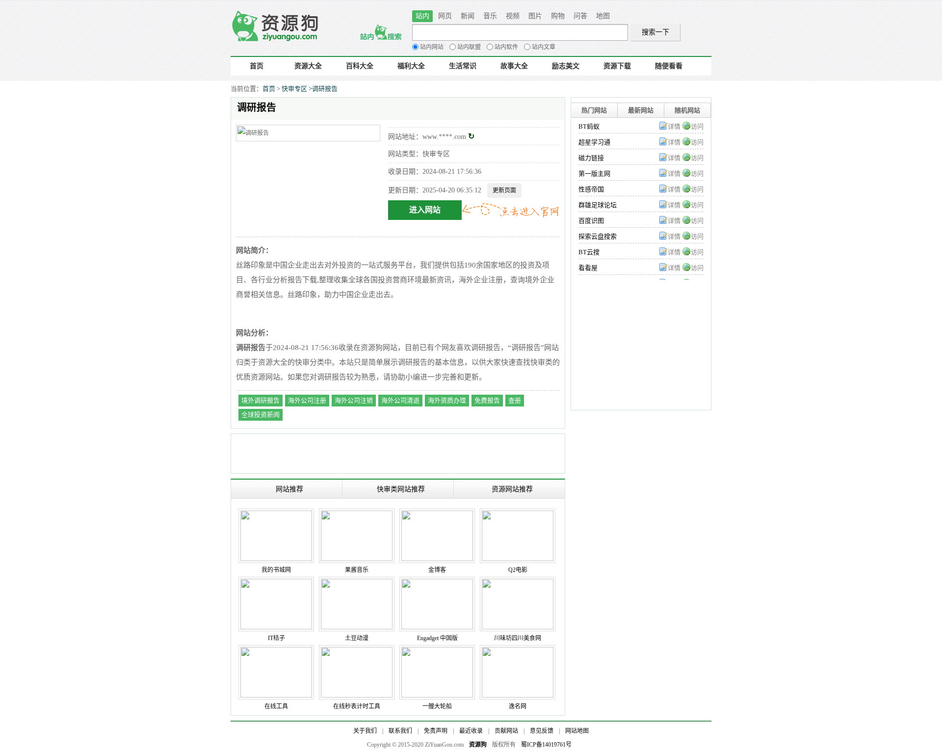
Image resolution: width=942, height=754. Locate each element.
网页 (445, 16)
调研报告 (325, 88)
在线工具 (276, 706)
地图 (603, 16)
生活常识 (462, 66)
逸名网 (517, 706)
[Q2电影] (517, 515)
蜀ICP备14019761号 (546, 744)
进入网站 (425, 210)
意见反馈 (541, 730)
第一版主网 (594, 173)
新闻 (467, 16)
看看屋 (588, 267)
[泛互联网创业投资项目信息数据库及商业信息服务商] (276, 583)
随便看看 (668, 66)
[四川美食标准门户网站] (517, 583)
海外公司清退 (400, 400)
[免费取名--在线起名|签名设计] (517, 651)
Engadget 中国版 (437, 638)
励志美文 (565, 66)
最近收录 (471, 730)
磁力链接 (591, 158)
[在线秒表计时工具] (356, 651)
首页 (256, 66)
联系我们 (400, 730)
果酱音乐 (356, 569)
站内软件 (506, 47)
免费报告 (487, 400)
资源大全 (308, 66)
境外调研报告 (260, 400)
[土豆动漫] (356, 583)
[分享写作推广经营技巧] (437, 515)
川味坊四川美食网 (517, 638)
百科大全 (359, 66)
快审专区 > (297, 88)
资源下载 (617, 66)
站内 (422, 16)
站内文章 (543, 47)
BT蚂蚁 (589, 126)
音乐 (490, 16)
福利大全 (411, 66)
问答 (580, 16)
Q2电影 (517, 569)
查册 (514, 400)
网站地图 (577, 730)
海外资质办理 (447, 400)
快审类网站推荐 (401, 489)
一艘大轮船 (437, 706)
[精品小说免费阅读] (276, 515)
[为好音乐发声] (356, 515)
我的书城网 (276, 569)
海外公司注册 (307, 400)
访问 (697, 126)
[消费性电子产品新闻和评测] (437, 583)
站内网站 (432, 47)
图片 (535, 16)
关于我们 (365, 730)
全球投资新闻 (260, 414)
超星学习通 (594, 142)
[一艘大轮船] (437, 651)
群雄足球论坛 (597, 205)
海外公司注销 (354, 400)
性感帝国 (591, 189)
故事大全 (514, 66)
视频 (513, 16)
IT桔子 (276, 638)
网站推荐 (289, 489)
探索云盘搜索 (597, 236)
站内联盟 (469, 47)
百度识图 (591, 220)
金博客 (437, 569)
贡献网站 (506, 730)
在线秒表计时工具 (356, 706)
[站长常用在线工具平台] (276, 651)
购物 (558, 16)
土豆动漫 (356, 638)
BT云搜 (589, 252)
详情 (674, 126)
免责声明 (435, 730)
